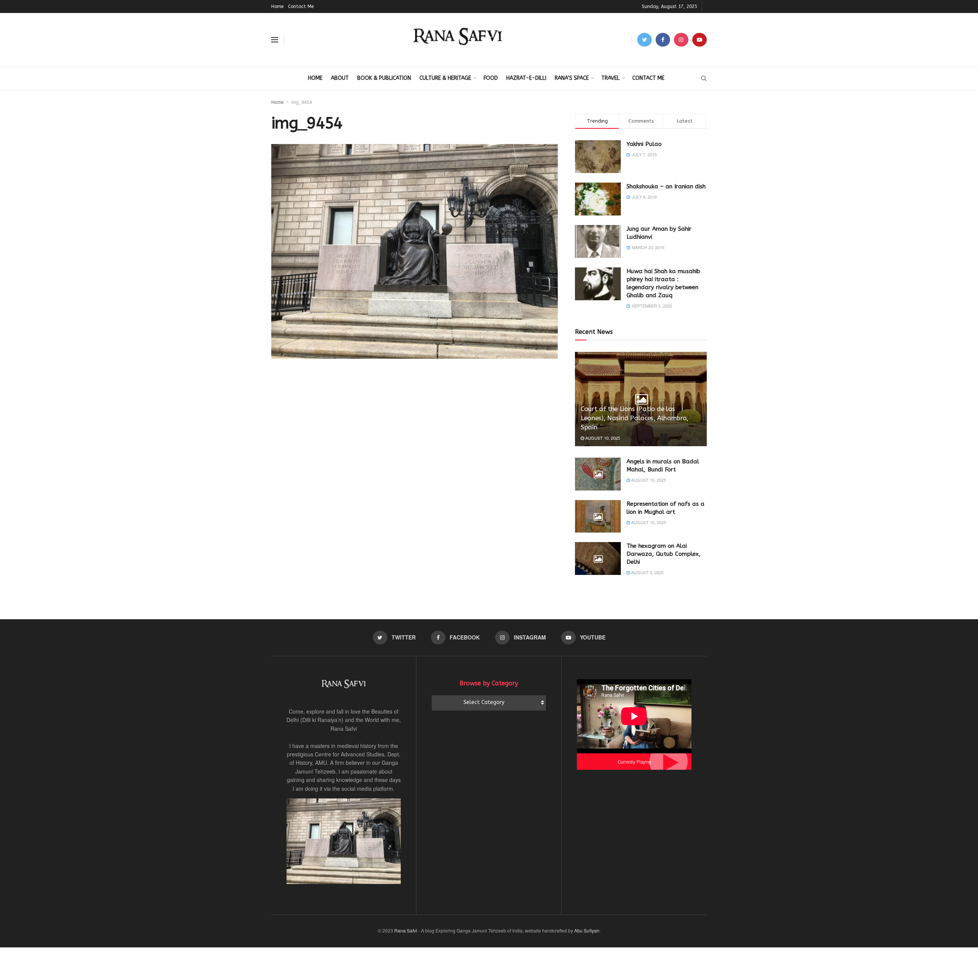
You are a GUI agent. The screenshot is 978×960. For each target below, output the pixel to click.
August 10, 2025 (602, 438)
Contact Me (301, 6)
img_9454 (301, 102)
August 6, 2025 (647, 572)
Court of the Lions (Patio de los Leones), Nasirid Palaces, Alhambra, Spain (634, 418)
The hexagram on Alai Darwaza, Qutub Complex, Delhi (664, 553)
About (340, 78)
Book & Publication (384, 78)
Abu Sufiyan (586, 930)
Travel (610, 78)
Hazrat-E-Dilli (526, 78)
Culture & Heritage (445, 78)
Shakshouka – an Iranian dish (666, 186)
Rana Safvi (405, 930)
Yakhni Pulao (644, 144)
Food (491, 78)
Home (277, 6)
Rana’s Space (572, 78)
